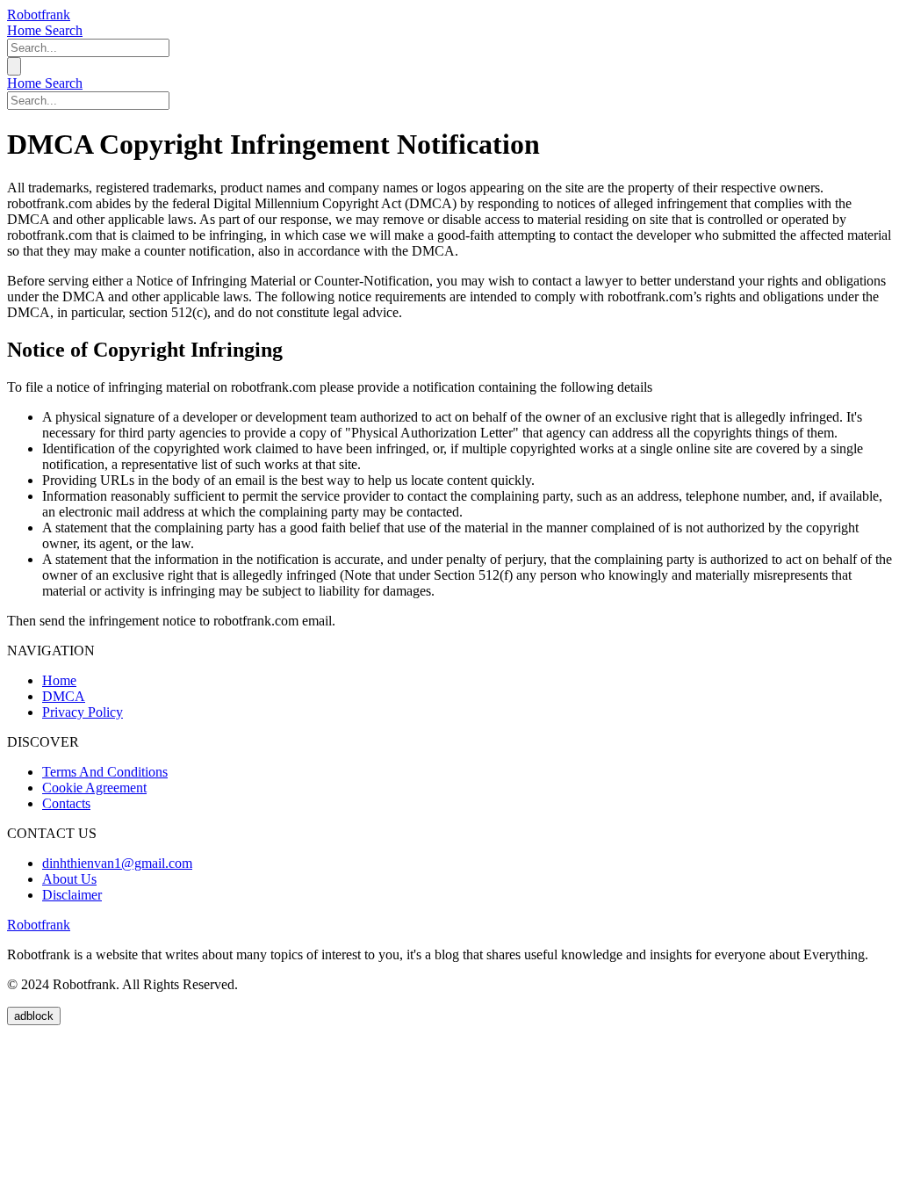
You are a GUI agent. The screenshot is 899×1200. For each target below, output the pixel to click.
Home (26, 30)
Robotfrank (38, 14)
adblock (34, 1016)
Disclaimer (72, 894)
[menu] (14, 66)
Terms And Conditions (105, 771)
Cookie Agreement (94, 787)
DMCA (63, 696)
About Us (69, 878)
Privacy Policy (82, 712)
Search (64, 30)
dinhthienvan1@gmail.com (117, 863)
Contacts (66, 803)
